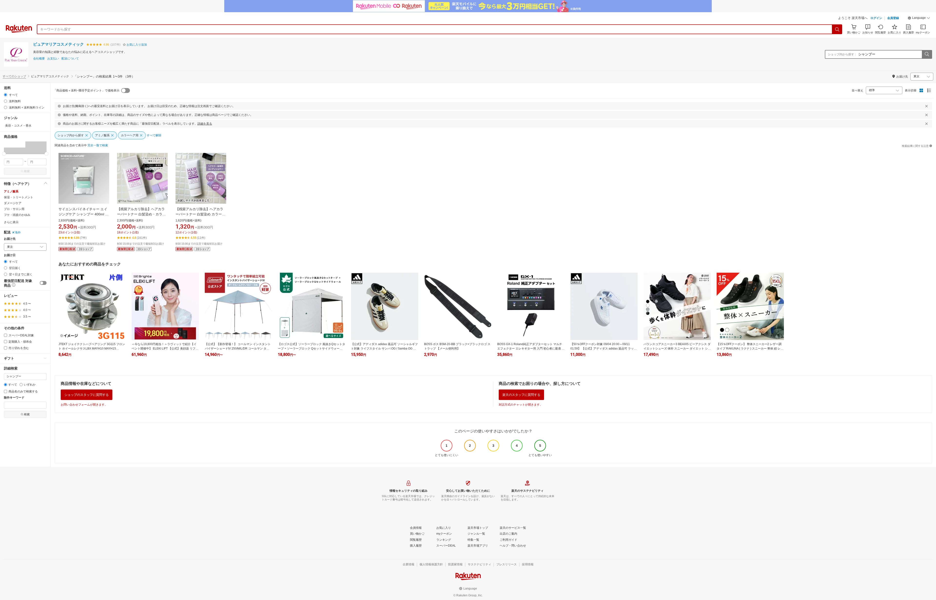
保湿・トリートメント (18, 197)
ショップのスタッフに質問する (86, 395)
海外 (18, 232)
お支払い (53, 58)
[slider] (4, 154)
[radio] (5, 94)
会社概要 (39, 58)
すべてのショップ (14, 76)
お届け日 (10, 255)
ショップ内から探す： (842, 54)
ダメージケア (12, 203)
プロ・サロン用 (14, 209)
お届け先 (10, 238)
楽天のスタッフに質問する (521, 395)
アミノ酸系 (11, 191)
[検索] (837, 29)
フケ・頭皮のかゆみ (17, 215)
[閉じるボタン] (926, 106)
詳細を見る (204, 123)
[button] (919, 18)
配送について (70, 58)
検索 (27, 171)
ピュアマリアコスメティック (58, 44)
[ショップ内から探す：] (927, 54)
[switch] (43, 283)
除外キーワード (14, 397)
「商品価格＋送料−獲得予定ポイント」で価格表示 (86, 90)
